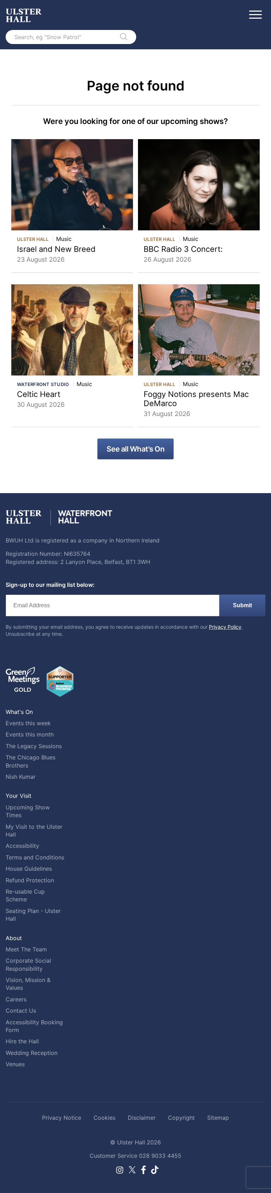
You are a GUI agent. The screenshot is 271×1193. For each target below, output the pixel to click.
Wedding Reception (32, 1052)
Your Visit (18, 795)
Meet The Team (26, 949)
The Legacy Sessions (34, 746)
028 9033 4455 (160, 1155)
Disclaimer (142, 1117)
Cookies (104, 1117)
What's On (19, 711)
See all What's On (136, 449)
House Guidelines (29, 868)
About (14, 938)
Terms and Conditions (35, 857)
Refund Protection (30, 880)
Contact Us (21, 1010)
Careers (16, 999)
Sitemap (218, 1117)
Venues (15, 1064)
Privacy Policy (225, 627)
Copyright (181, 1117)
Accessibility (22, 845)
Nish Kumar (21, 776)
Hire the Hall (22, 1041)
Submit (242, 605)
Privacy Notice (61, 1117)
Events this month (30, 734)
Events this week (28, 723)
